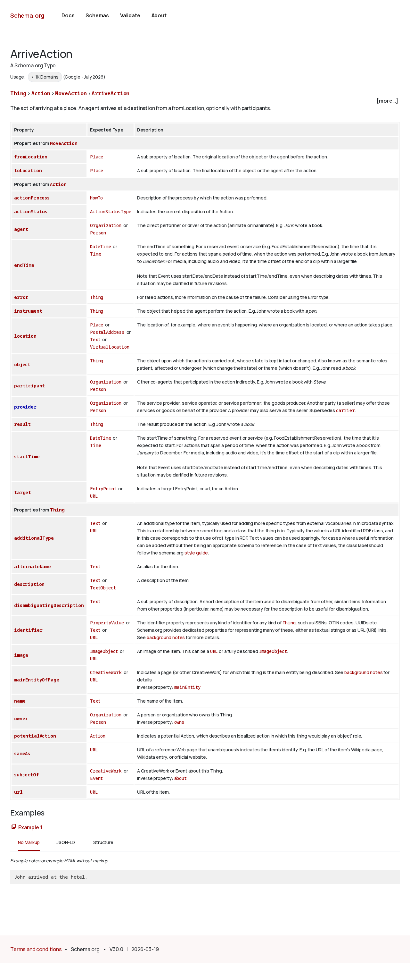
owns (179, 722)
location (25, 336)
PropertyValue (107, 623)
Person (98, 233)
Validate (130, 15)
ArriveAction (110, 93)
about (180, 778)
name (19, 701)
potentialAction (35, 736)
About (159, 15)
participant (29, 386)
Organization (105, 225)
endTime (24, 265)
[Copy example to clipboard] (13, 827)
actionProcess (32, 198)
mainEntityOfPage (36, 680)
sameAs (22, 753)
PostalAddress (107, 332)
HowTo (96, 198)
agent (21, 229)
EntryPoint (103, 489)
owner (21, 718)
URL (94, 496)
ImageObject (104, 651)
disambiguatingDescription (49, 605)
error (21, 297)
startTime (27, 456)
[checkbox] (205, 101)
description (29, 584)
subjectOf (26, 775)
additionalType (34, 538)
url (18, 792)
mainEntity (187, 687)
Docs (68, 15)
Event (96, 778)
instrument (28, 311)
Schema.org (27, 15)
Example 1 (30, 827)
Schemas (97, 15)
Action (40, 93)
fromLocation (30, 157)
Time (95, 254)
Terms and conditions (36, 949)
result (22, 424)
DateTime (100, 246)
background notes (166, 637)
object (22, 364)
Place (96, 157)
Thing (18, 93)
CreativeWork (106, 672)
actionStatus (30, 211)
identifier (28, 630)
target (22, 492)
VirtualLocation (109, 347)
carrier (345, 410)
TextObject (103, 588)
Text (95, 339)
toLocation (28, 170)
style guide (196, 553)
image (21, 655)
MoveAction (70, 93)
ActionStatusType (110, 211)
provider (25, 407)
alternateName (32, 566)
